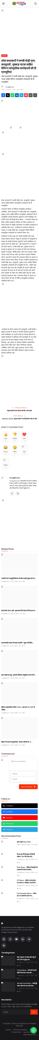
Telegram (9, 829)
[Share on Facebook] (3, 95)
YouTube (9, 818)
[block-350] (14, 127)
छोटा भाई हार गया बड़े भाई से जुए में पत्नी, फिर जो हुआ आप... (26, 958)
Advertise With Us (29, 1032)
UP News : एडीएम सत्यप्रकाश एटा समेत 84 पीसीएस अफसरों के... (27, 881)
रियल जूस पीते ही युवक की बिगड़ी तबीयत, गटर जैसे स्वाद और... (26, 855)
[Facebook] (12, 493)
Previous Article (21, 408)
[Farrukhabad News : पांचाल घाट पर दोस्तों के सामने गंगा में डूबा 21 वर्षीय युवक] (8, 897)
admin (19, 844)
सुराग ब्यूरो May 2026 (24, 842)
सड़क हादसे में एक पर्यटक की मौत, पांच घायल (19, 410)
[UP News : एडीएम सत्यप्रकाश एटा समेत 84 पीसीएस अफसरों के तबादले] (8, 884)
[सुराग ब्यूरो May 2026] (8, 845)
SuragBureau (15, 478)
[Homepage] (19, 3)
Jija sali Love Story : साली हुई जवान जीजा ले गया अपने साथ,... (27, 984)
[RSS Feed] (17, 493)
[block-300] (19, 174)
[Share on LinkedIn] (17, 95)
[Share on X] (8, 95)
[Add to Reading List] (35, 95)
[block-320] (19, 520)
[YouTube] (16, 939)
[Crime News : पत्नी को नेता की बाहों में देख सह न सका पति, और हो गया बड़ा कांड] (8, 974)
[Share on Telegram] (21, 95)
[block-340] (19, 376)
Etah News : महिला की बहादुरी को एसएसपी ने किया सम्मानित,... (27, 868)
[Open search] (35, 3)
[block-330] (19, 10)
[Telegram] (29, 939)
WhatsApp (9, 824)
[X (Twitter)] (3, 939)
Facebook (9, 812)
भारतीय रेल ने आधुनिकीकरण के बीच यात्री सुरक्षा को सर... (19, 578)
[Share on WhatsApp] (12, 95)
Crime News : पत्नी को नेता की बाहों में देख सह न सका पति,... (26, 971)
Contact (8, 1030)
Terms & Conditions (20, 1030)
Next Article (18, 416)
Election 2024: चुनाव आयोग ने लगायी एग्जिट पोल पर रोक (19, 419)
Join (34, 1012)
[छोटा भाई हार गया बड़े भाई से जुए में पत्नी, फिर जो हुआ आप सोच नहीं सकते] (8, 961)
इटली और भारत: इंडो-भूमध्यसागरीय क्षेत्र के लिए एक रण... (19, 610)
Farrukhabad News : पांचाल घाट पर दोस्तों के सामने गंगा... (26, 894)
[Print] (30, 95)
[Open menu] (3, 3)
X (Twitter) (9, 806)
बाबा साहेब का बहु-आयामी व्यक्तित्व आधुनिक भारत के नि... (19, 675)
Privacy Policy (16, 1032)
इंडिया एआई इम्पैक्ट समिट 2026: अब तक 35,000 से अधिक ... (18, 708)
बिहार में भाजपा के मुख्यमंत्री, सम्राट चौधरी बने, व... (17, 742)
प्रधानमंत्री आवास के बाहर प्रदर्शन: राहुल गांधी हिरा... (17, 642)
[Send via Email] (26, 95)
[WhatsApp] (22, 939)
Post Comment (26, 787)
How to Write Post (29, 1035)
